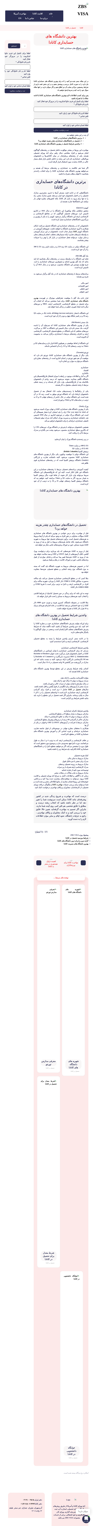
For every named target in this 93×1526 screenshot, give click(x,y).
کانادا (75, 231)
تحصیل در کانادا (74, 689)
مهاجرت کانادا (57, 785)
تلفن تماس (83, 116)
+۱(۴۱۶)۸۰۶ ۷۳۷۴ (27, 1504)
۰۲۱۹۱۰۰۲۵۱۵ (28, 1500)
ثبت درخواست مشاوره (61, 130)
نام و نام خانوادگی (81, 104)
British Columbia (70, 451)
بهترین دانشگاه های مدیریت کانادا (76, 844)
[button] (7, 6)
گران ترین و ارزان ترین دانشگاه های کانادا (72, 841)
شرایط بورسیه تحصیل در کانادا (77, 838)
